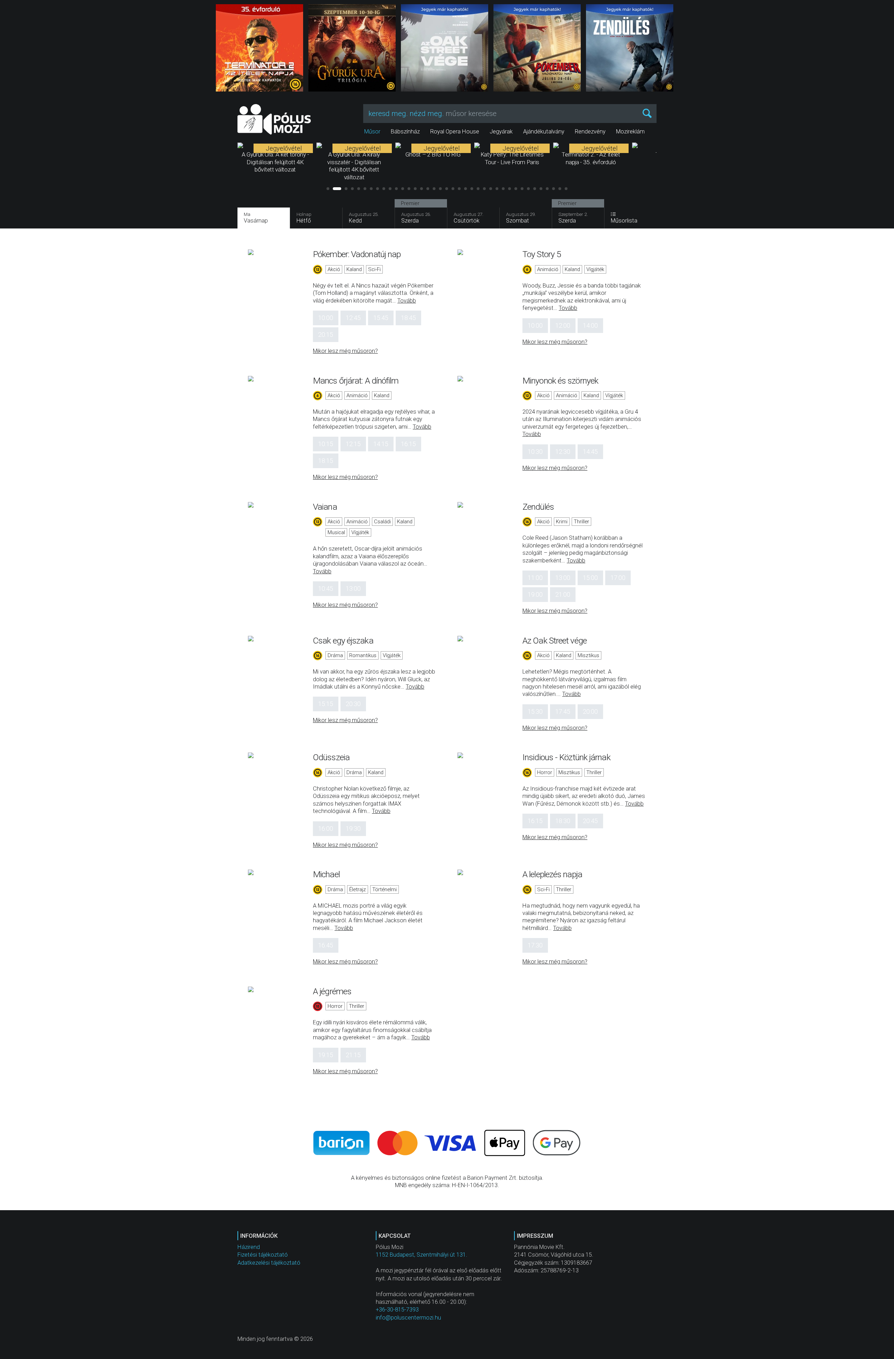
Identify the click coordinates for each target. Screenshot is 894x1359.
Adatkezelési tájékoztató (268, 1262)
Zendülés (538, 507)
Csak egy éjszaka (343, 640)
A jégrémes (332, 991)
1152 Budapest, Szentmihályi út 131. (421, 1254)
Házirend (248, 1247)
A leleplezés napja (552, 874)
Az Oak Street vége (554, 640)
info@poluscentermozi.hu (408, 1317)
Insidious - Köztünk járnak (566, 757)
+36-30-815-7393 (397, 1309)
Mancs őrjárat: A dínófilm (356, 381)
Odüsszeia (331, 757)
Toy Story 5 (541, 254)
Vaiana (325, 507)
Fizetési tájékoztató (262, 1254)
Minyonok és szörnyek (560, 381)
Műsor (372, 131)
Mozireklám (630, 131)
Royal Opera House (454, 131)
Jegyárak (501, 131)
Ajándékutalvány (543, 131)
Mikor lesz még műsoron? (345, 351)
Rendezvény (590, 131)
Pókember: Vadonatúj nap (357, 254)
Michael (326, 874)
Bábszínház (405, 131)
